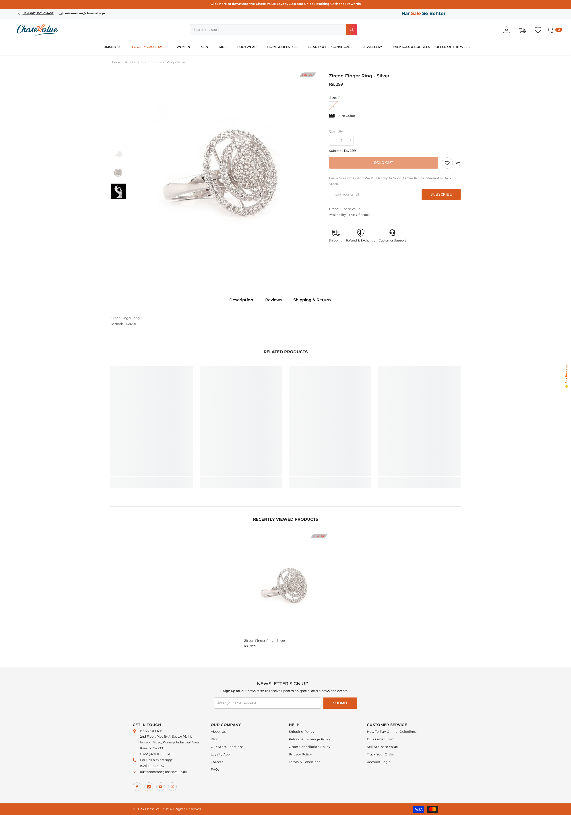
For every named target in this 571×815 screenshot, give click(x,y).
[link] (447, 163)
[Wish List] (540, 29)
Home (115, 62)
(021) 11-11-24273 (152, 766)
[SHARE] (457, 163)
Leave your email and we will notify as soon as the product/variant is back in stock (392, 181)
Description (241, 299)
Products (132, 62)
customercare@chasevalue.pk (163, 772)
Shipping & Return (312, 299)
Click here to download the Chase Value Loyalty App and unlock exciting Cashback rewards (286, 4)
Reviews (273, 299)
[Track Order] (524, 29)
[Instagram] (149, 786)
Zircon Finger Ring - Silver (264, 641)
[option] (224, 173)
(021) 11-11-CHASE (161, 754)
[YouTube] (160, 786)
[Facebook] (137, 786)
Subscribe (441, 194)
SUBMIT (340, 703)
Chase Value (350, 209)
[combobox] (267, 29)
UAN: (144, 754)
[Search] (273, 29)
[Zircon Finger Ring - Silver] (285, 585)
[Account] (509, 30)
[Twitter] (172, 786)
